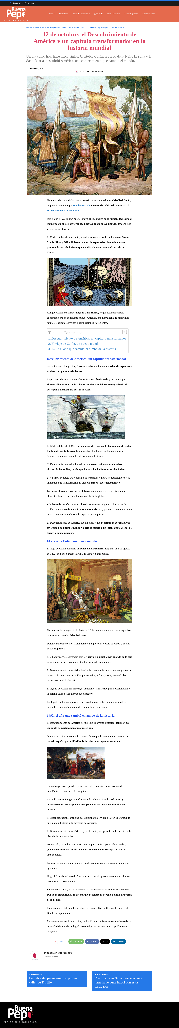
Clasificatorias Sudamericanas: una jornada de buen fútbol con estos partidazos (118, 982)
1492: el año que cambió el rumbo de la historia (83, 349)
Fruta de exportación (41, 27)
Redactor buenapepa (95, 71)
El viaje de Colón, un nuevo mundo (75, 343)
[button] (20, 3)
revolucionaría (81, 205)
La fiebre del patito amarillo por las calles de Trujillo (53, 980)
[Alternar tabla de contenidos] (123, 332)
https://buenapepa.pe (51, 956)
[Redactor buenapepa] (77, 71)
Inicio (28, 27)
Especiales (55, 27)
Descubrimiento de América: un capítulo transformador (88, 338)
